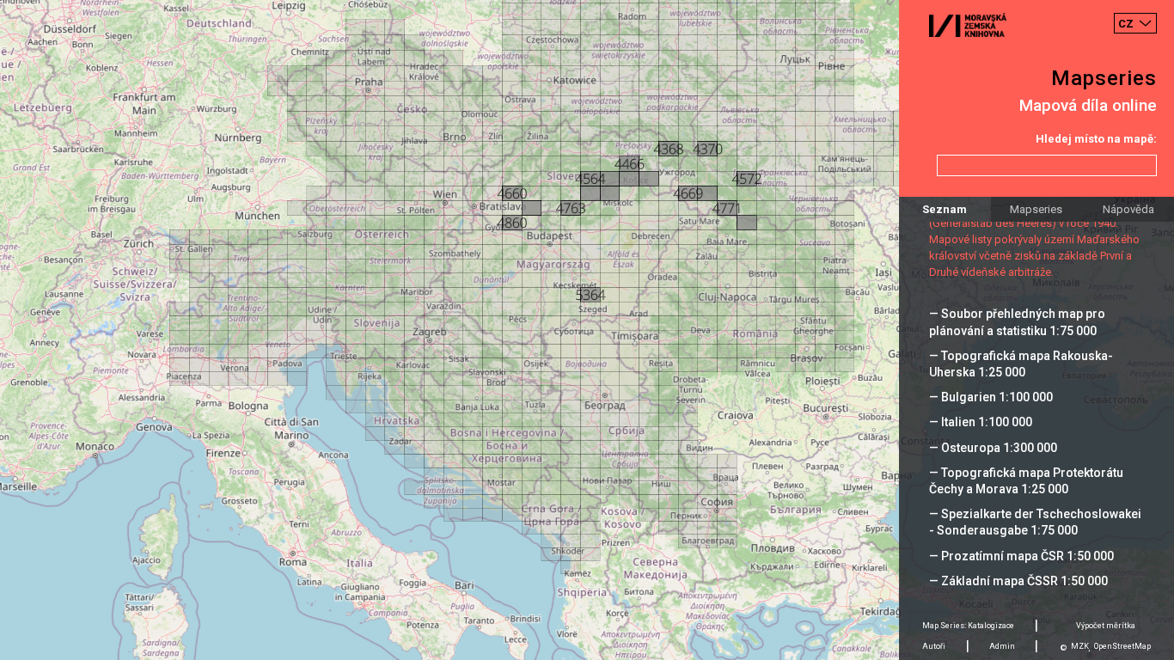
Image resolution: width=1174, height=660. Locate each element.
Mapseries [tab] (1036, 209)
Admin (1002, 646)
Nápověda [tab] (1128, 209)
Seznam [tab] (944, 209)
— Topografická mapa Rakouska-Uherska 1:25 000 (1021, 364)
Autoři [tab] (933, 646)
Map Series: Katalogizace (968, 625)
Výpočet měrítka (1105, 625)
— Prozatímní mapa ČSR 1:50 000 (1021, 556)
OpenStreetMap (1122, 646)
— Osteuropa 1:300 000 (993, 448)
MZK (1080, 646)
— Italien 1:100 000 (980, 422)
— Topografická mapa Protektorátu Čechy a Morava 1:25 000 (1026, 481)
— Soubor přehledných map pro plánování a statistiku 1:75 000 (1017, 322)
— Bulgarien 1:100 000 (991, 397)
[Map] (587, 330)
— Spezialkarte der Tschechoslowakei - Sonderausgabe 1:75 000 (1035, 522)
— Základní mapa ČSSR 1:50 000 (1018, 581)
